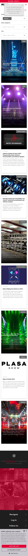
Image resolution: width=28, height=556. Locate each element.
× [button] (26, 530)
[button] (10, 18)
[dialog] (14, 542)
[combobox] (24, 531)
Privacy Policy (10, 543)
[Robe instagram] (14, 456)
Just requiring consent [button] (14, 550)
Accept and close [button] (14, 546)
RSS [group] (25, 10)
